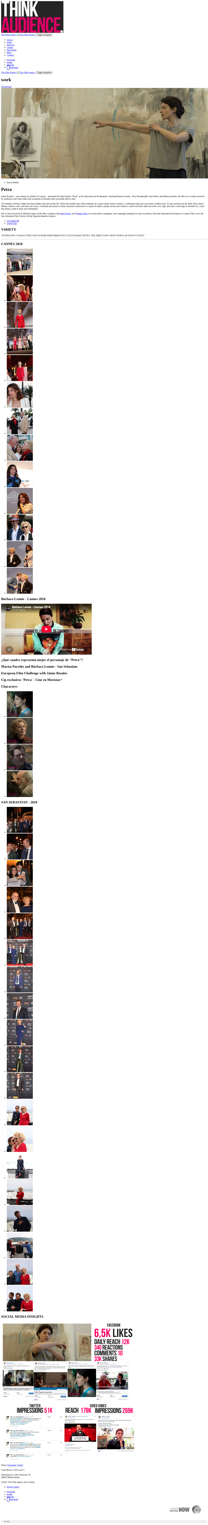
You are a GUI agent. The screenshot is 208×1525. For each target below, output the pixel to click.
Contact (10, 55)
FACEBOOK (13, 221)
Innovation (11, 50)
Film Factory (65, 213)
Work (9, 42)
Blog (9, 52)
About (9, 40)
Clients (10, 47)
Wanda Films (81, 213)
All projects (6, 86)
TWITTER (12, 223)
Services (10, 45)
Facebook (11, 1465)
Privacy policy (13, 1487)
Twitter (20, 1465)
